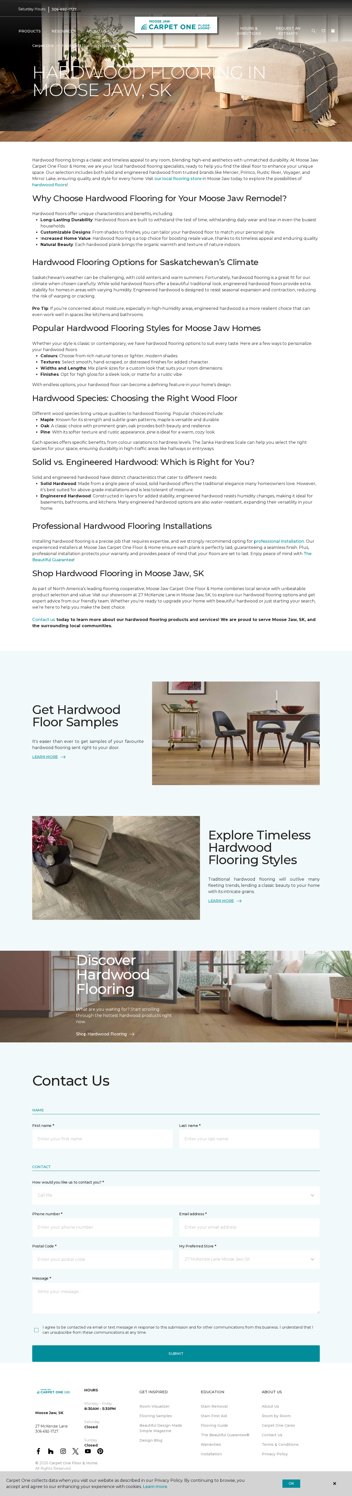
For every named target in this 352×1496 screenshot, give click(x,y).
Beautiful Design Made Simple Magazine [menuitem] (160, 1428)
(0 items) (333, 31)
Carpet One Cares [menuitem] (278, 1425)
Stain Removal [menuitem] (214, 1406)
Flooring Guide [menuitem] (214, 1425)
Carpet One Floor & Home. (73, 1463)
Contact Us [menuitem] (272, 1435)
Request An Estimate (288, 31)
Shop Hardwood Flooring (101, 1034)
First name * (43, 1125)
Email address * (193, 1214)
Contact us (43, 619)
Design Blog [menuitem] (150, 1440)
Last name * (189, 1125)
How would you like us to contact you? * (68, 1182)
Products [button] (30, 31)
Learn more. (155, 1486)
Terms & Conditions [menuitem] (280, 1444)
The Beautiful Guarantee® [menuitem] (225, 1435)
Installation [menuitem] (211, 1454)
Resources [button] (64, 31)
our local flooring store (178, 178)
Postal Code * (44, 1246)
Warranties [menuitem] (211, 1444)
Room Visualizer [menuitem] (154, 1406)
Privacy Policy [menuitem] (275, 1454)
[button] (314, 31)
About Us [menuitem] (270, 1406)
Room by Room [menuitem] (276, 1416)
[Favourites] (323, 31)
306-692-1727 (64, 9)
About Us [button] (96, 31)
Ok (291, 1483)
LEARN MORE (45, 756)
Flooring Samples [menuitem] (155, 1416)
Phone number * (47, 1214)
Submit (176, 1353)
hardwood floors (49, 184)
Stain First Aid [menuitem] (214, 1416)
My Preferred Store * (197, 1246)
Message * (41, 1278)
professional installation (279, 541)
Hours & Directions (249, 31)
